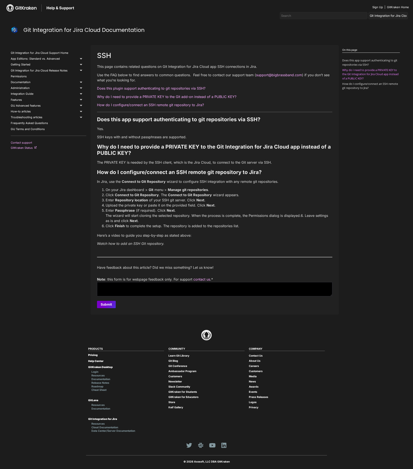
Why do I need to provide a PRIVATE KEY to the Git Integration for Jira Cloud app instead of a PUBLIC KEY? (370, 74)
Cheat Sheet (98, 389)
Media (253, 376)
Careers (254, 366)
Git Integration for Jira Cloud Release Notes (39, 70)
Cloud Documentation (104, 427)
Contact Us (256, 355)
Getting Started (20, 64)
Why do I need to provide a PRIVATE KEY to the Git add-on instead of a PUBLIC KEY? (166, 97)
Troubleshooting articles (26, 117)
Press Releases (258, 397)
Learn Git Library (178, 355)
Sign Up (377, 7)
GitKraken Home (398, 7)
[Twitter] (189, 445)
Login (94, 371)
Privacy (253, 407)
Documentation (21, 82)
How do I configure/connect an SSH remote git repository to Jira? (150, 105)
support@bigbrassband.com (279, 75)
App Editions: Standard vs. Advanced (35, 58)
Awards (254, 386)
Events (253, 391)
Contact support (21, 142)
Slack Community (179, 386)
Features (16, 99)
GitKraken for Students (182, 391)
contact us (201, 279)
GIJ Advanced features (26, 105)
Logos (253, 402)
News (252, 381)
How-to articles (21, 111)
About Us (254, 360)
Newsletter (175, 381)
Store (171, 402)
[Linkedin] (224, 445)
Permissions (19, 76)
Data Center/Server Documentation (113, 430)
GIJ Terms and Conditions (28, 129)
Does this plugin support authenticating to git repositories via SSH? (151, 88)
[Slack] (200, 445)
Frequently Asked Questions (29, 123)
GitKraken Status (22, 147)
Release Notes (100, 382)
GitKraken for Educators (183, 397)
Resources (98, 375)
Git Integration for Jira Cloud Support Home (39, 52)
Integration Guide (22, 93)
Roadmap (97, 386)
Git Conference (177, 366)
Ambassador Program (182, 371)
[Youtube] (212, 445)
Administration (20, 88)
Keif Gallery (175, 407)
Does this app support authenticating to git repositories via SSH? (369, 62)
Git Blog (173, 360)
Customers (175, 376)
